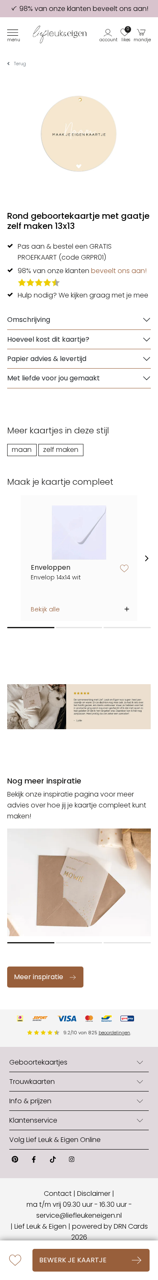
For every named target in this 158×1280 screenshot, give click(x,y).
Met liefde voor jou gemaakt (53, 378)
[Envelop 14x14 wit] (79, 532)
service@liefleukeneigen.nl (79, 1215)
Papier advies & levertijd (46, 359)
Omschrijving (28, 319)
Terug (20, 64)
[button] (108, 34)
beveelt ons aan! (119, 271)
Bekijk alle (45, 609)
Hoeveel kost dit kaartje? (48, 339)
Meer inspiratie (38, 977)
